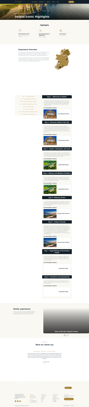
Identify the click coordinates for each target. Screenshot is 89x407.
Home (16, 13)
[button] (44, 113)
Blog (58, 1)
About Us (53, 1)
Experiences (48, 1)
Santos (28, 405)
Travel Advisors (34, 1)
